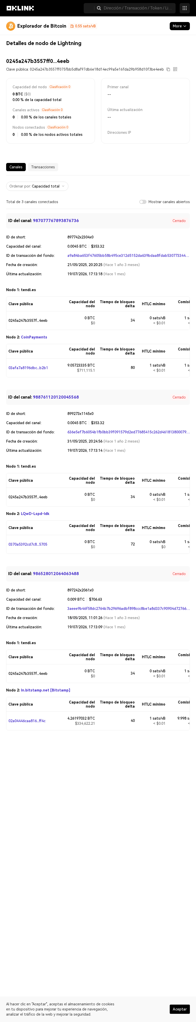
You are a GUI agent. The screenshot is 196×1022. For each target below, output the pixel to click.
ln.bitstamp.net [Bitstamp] (45, 690)
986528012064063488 (56, 573)
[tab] (16, 167)
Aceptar (180, 1009)
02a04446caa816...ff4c (26, 721)
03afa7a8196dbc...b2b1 (28, 368)
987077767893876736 (56, 220)
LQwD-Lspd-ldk (35, 514)
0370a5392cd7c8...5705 (27, 544)
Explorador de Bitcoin (41, 26)
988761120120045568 (56, 397)
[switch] (142, 202)
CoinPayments (34, 337)
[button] (99, 8)
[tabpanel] (98, 452)
